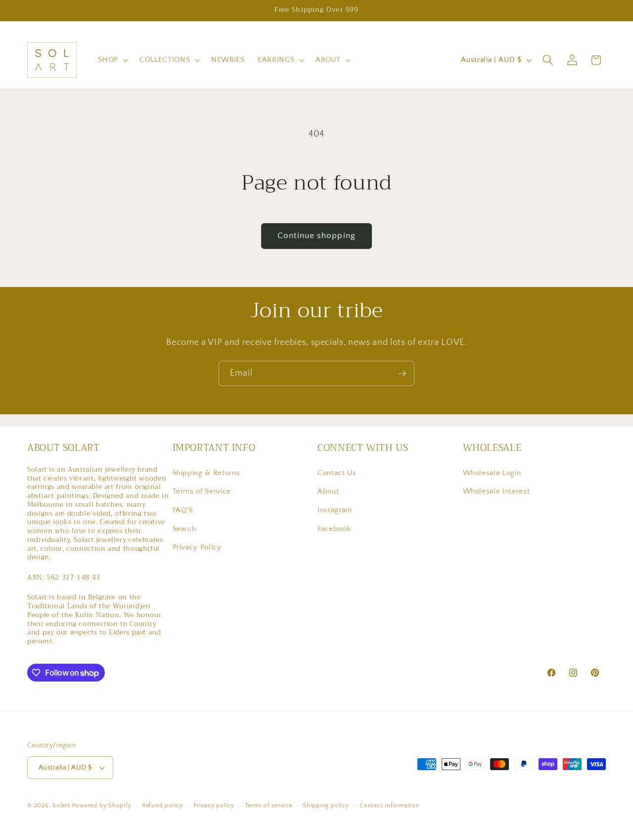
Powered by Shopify (102, 805)
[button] (112, 60)
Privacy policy (213, 805)
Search (184, 528)
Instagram (334, 509)
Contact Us (337, 472)
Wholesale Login (492, 472)
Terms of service (268, 805)
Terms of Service (202, 491)
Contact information (390, 805)
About (328, 491)
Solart (61, 805)
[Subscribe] (402, 374)
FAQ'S (183, 509)
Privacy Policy (197, 547)
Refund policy (162, 805)
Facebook (333, 528)
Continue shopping (316, 235)
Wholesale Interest (496, 491)
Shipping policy (326, 805)
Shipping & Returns (206, 472)
